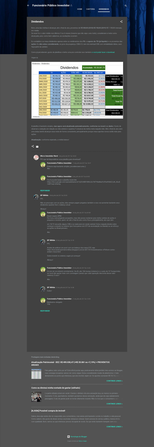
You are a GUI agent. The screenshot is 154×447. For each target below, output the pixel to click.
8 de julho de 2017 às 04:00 (81, 176)
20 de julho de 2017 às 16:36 (81, 268)
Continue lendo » (115, 381)
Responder (45, 191)
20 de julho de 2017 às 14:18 (65, 240)
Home (79, 9)
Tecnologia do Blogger (78, 437)
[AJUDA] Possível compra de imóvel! (48, 411)
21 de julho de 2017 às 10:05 (81, 299)
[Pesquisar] (125, 6)
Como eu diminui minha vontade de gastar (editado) (55, 388)
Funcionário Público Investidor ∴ (52, 5)
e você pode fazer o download (103, 52)
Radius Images (83, 441)
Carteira (90, 9)
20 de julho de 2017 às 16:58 (65, 287)
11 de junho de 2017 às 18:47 (81, 163)
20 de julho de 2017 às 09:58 (81, 213)
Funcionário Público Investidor (59, 163)
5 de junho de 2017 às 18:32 (67, 156)
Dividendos (104, 9)
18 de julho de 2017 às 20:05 (58, 195)
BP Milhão (44, 195)
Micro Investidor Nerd (49, 156)
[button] (121, 22)
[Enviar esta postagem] (37, 147)
